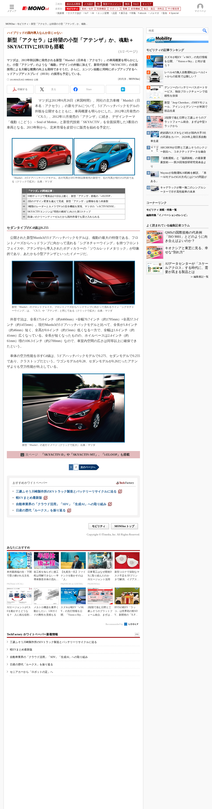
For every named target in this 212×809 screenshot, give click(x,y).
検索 (205, 30)
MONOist (10, 24)
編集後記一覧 (201, 276)
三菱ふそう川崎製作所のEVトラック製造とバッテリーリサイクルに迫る (53, 642)
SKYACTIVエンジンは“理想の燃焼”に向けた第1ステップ (59, 211)
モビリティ (23, 24)
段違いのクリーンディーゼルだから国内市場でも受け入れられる (64, 216)
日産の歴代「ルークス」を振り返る (31, 664)
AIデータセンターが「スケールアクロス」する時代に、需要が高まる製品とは (186, 268)
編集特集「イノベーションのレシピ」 (167, 215)
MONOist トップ (124, 526)
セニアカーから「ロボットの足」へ (31, 671)
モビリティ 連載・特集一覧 (161, 209)
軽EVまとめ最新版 (21, 649)
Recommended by (115, 624)
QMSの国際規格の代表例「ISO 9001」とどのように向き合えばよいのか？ (186, 237)
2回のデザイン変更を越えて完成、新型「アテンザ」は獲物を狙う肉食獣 (68, 201)
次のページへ (88, 467)
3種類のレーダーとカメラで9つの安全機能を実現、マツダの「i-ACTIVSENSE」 (72, 206)
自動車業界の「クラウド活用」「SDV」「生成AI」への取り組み (49, 657)
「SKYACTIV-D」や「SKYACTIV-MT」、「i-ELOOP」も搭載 (75, 454)
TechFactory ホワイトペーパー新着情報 (32, 634)
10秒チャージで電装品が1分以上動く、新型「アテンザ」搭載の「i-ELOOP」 (70, 196)
